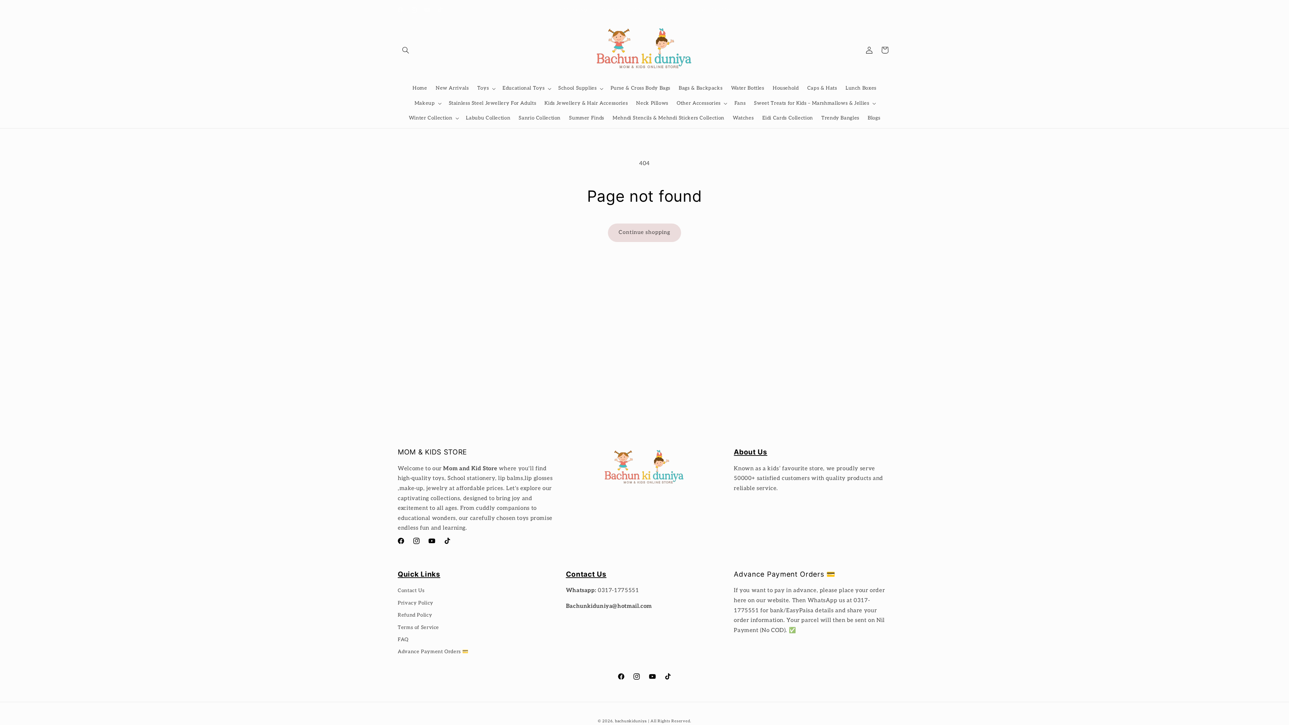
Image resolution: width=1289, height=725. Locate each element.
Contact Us (411, 590)
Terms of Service (418, 627)
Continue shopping (645, 232)
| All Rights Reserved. (669, 721)
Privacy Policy (415, 603)
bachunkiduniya (631, 721)
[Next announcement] (741, 10)
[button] (405, 50)
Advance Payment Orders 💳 (433, 652)
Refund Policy (415, 615)
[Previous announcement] (547, 10)
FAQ (403, 639)
